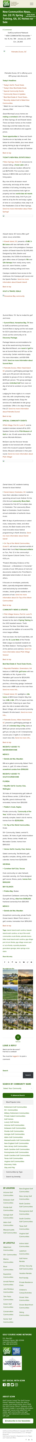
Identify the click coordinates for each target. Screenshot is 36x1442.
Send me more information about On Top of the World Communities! (17, 598)
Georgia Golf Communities (14, 1134)
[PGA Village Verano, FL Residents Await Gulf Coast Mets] (10, 1007)
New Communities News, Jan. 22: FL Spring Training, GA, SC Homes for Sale (18, 17)
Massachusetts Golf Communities (17, 1140)
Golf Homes (8, 1119)
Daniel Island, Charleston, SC (15, 492)
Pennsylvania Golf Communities (16, 1152)
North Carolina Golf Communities (17, 1149)
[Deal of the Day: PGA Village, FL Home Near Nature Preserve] (25, 977)
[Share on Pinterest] (12, 962)
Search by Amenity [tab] (13, 1177)
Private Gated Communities (14, 1116)
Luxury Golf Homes (11, 1122)
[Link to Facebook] (26, 1439)
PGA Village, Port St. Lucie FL (15, 425)
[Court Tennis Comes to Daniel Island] (10, 977)
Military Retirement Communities (16, 1113)
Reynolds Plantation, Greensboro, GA (18, 668)
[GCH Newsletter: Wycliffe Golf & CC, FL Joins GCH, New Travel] (10, 1022)
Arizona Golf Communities (14, 1125)
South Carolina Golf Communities (17, 1155)
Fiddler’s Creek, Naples (12, 807)
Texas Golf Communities (13, 1158)
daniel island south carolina (16, 930)
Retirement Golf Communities (15, 1107)
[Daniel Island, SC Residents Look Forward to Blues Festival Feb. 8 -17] (25, 992)
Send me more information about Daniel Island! (17, 536)
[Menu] (30, 4)
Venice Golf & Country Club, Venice (17, 849)
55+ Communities (11, 1110)
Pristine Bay (8, 891)
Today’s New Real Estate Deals (15, 88)
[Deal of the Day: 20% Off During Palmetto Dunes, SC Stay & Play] (25, 1007)
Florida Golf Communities (14, 1131)
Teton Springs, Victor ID (13, 162)
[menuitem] (30, 4)
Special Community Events (14, 91)
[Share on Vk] (24, 962)
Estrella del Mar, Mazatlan (13, 759)
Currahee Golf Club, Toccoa (14, 869)
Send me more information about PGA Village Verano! (17, 652)
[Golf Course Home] (15, 4)
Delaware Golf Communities (15, 1128)
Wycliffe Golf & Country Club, (15, 786)
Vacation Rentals (25, 1273)
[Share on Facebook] (5, 962)
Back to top (7, 153)
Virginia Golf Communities (14, 1161)
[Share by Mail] (31, 962)
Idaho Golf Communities (13, 1137)
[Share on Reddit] (27, 962)
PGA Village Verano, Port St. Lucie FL (18, 614)
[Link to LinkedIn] (29, 1439)
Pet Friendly (23, 1278)
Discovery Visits (10, 1164)
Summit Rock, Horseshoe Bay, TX (16, 323)
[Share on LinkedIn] (16, 962)
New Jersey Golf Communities (15, 1146)
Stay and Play (9, 1167)
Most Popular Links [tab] (13, 1102)
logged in (15, 1056)
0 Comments (7, 30)
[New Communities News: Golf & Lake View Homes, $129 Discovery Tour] (10, 992)
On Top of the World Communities (16, 825)
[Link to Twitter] (31, 1439)
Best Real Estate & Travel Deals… (16, 97)
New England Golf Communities (16, 1143)
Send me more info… (10, 690)
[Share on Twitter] (8, 962)
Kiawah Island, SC (10, 241)
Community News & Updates (14, 94)
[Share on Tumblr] (20, 962)
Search (5, 1071)
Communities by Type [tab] (14, 1172)
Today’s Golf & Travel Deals (14, 85)
